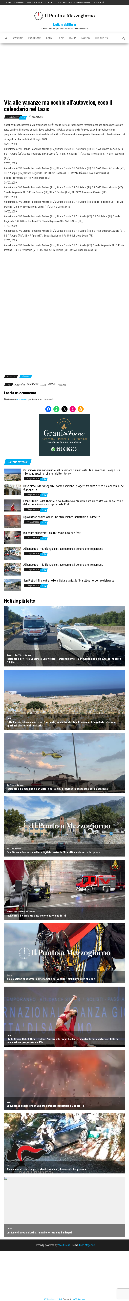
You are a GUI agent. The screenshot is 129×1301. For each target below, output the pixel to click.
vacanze (61, 384)
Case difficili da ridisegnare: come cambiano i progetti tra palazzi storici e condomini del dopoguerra (73, 487)
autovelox (19, 384)
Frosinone (34, 38)
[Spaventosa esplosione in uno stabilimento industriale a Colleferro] (12, 521)
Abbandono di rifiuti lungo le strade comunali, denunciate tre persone (63, 548)
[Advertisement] (64, 68)
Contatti (50, 2)
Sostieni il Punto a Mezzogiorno (74, 2)
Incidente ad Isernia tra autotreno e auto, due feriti (52, 533)
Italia (72, 38)
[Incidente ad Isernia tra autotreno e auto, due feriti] (12, 537)
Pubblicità (99, 2)
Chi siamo (19, 2)
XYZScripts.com (79, 1299)
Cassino (18, 38)
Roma (49, 38)
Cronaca (25, 376)
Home (8, 2)
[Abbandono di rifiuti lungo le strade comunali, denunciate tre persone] (12, 553)
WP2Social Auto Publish (53, 1299)
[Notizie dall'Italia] (6, 38)
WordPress (64, 1245)
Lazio (61, 38)
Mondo (85, 38)
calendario (32, 383)
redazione (37, 116)
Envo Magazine (87, 1245)
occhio (51, 383)
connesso (22, 399)
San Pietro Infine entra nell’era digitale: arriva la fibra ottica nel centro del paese (68, 580)
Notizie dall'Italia (64, 25)
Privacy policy (34, 2)
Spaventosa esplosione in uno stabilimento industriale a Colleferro (61, 517)
